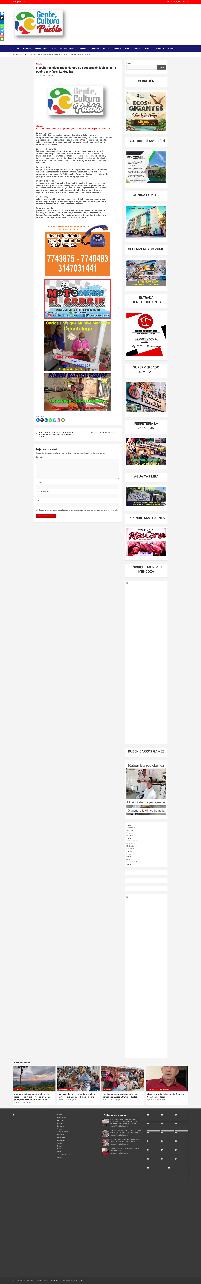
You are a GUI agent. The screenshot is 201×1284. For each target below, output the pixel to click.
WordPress (80, 1280)
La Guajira (147, 48)
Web (37, 501)
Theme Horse (55, 1280)
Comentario (40, 457)
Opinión (129, 851)
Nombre (39, 482)
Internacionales (41, 48)
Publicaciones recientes (115, 1115)
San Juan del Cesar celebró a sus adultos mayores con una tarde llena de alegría (77, 1095)
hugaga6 (50, 75)
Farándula (117, 48)
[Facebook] (38, 420)
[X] (42, 420)
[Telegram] (54, 420)
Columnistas (94, 48)
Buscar (128, 63)
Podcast (171, 48)
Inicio (17, 48)
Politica (128, 857)
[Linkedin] (46, 420)
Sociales (136, 48)
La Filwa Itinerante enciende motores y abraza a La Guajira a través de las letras (121, 1095)
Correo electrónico (43, 492)
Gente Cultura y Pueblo (33, 1280)
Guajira (39, 64)
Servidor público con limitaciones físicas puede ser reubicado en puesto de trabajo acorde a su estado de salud (56, 434)
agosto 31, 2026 (19, 1102)
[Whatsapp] (50, 420)
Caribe (53, 48)
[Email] (63, 420)
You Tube (185, 2)
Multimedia (160, 48)
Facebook (169, 2)
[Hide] (1, 43)
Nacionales (27, 48)
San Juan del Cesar (67, 48)
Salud (127, 48)
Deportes (82, 48)
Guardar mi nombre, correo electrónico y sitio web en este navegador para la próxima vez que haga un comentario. (78, 510)
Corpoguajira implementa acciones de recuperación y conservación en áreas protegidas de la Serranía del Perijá (32, 1097)
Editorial (106, 48)
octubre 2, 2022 (41, 75)
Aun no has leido (22, 1062)
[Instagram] (58, 420)
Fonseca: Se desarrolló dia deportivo (104, 432)
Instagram (177, 2)
